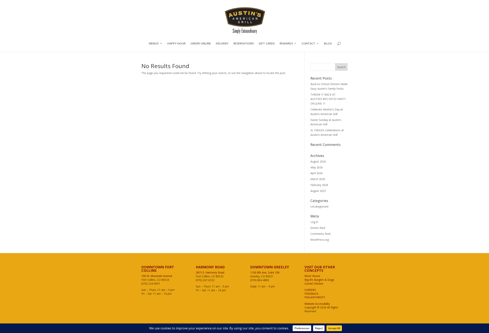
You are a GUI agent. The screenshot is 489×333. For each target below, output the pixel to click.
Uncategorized (319, 206)
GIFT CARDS (267, 43)
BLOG (328, 43)
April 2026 (316, 173)
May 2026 (316, 167)
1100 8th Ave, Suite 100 (264, 272)
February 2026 (319, 185)
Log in (314, 222)
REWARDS (286, 43)
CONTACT (308, 43)
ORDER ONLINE (200, 43)
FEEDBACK (311, 293)
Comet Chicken (313, 283)
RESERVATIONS (243, 43)
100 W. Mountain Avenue (156, 276)
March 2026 (317, 179)
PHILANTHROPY (314, 297)
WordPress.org (319, 239)
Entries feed (317, 228)
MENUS (154, 43)
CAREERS (310, 290)
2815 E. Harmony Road (210, 272)
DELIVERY (222, 43)
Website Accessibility (317, 304)
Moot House (312, 276)
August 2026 (318, 161)
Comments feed (320, 234)
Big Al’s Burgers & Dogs (319, 280)
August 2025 (318, 191)
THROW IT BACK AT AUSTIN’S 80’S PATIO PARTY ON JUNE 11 (328, 99)
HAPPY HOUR (176, 43)
